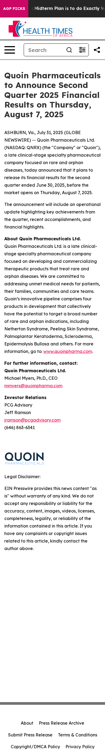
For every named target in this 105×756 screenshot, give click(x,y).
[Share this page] (97, 50)
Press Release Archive (61, 723)
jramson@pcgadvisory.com (32, 420)
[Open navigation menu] (9, 50)
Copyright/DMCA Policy (35, 746)
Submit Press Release (30, 734)
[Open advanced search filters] (82, 50)
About (27, 723)
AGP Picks (14, 8)
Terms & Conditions (77, 734)
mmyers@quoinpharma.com (33, 385)
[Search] (69, 50)
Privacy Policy (79, 746)
